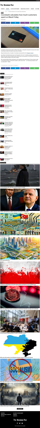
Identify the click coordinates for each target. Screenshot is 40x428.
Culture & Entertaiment (15, 8)
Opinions (32, 8)
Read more (20, 408)
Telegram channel (30, 53)
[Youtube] (39, 0)
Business (7, 8)
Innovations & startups (25, 8)
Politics (36, 8)
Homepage (3, 8)
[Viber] (24, 23)
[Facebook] (36, 0)
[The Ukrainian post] (7, 5)
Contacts (15, 415)
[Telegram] (15, 23)
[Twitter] (37, 0)
